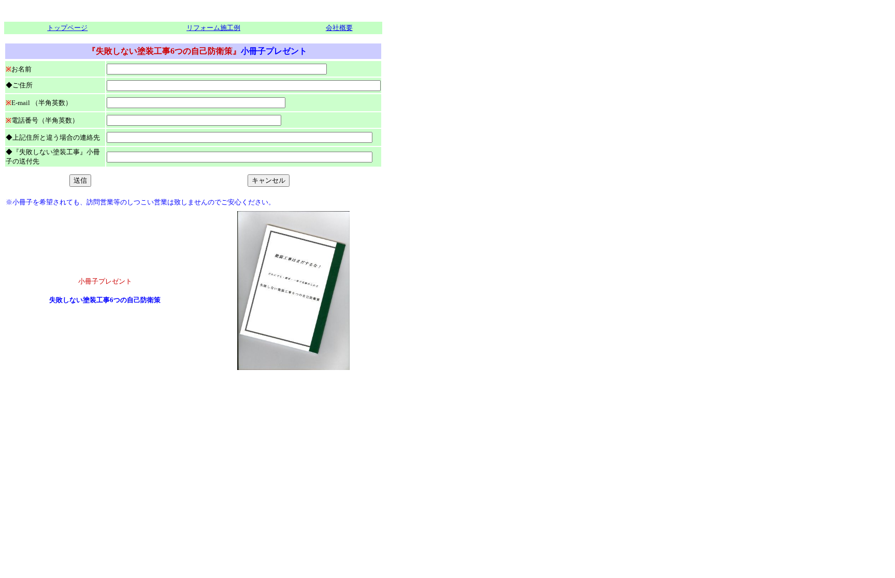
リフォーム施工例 (213, 28)
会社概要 (339, 28)
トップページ (67, 28)
